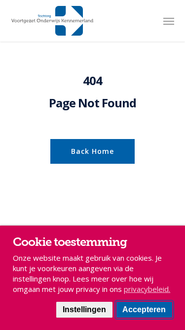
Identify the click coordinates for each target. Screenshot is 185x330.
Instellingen (84, 309)
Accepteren (144, 309)
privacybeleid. (147, 289)
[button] (168, 21)
